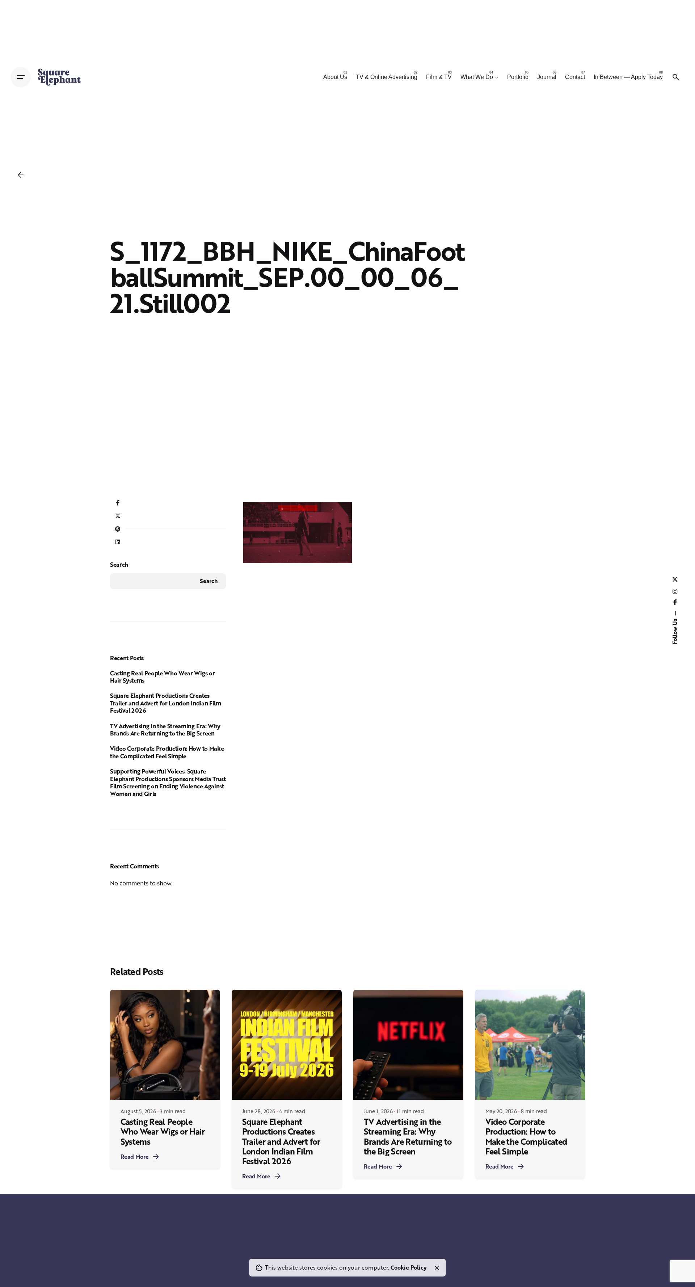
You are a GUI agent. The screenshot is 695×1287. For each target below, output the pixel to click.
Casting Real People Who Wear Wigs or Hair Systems (162, 677)
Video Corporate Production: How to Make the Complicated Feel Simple (167, 752)
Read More (135, 1157)
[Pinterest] (117, 529)
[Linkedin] (117, 542)
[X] (117, 516)
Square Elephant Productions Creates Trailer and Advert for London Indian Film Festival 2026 (165, 702)
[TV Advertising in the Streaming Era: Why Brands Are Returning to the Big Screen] (408, 1045)
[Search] (676, 77)
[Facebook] (117, 503)
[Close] (437, 1268)
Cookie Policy (409, 1267)
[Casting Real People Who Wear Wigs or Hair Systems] (165, 1045)
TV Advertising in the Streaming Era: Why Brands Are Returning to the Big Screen (165, 730)
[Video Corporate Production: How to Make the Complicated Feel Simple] (530, 1045)
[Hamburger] (20, 77)
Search (119, 565)
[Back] (20, 175)
